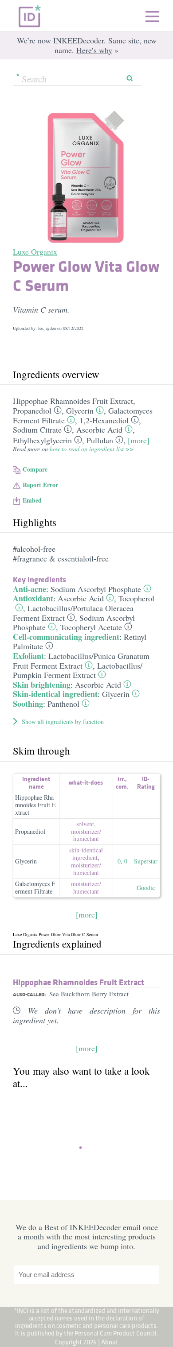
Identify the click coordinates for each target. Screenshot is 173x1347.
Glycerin (80, 410)
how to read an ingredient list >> (92, 449)
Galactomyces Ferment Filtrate (35, 887)
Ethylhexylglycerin (42, 440)
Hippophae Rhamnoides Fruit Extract (73, 400)
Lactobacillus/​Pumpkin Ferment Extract (77, 670)
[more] (138, 440)
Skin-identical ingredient (55, 694)
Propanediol (32, 410)
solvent (85, 824)
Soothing (28, 703)
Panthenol (63, 703)
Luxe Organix (35, 251)
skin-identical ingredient (86, 854)
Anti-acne (29, 589)
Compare (35, 469)
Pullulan (99, 440)
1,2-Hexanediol (104, 420)
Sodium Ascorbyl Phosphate (96, 589)
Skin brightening (42, 684)
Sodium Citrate (37, 429)
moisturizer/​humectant (86, 835)
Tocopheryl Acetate (91, 627)
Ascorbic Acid (99, 429)
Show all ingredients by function (63, 721)
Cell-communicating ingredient (66, 637)
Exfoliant (28, 656)
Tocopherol (136, 598)
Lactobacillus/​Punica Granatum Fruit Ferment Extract (81, 660)
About (109, 1342)
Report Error (40, 484)
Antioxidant (33, 598)
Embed (32, 500)
